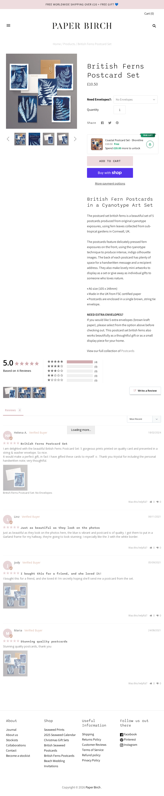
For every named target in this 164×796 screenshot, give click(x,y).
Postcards (127, 351)
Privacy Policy (91, 760)
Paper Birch (93, 787)
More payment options (110, 183)
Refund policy (91, 755)
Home (57, 44)
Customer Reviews (94, 745)
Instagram (130, 745)
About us (12, 735)
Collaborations (16, 745)
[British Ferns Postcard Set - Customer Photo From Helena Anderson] (10, 392)
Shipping (88, 734)
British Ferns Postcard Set (18, 492)
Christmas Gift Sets (56, 740)
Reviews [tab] (10, 410)
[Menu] (8, 26)
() (149, 13)
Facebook (130, 734)
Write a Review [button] (147, 390)
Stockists (12, 740)
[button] (152, 502)
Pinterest (129, 739)
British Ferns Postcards (59, 756)
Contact (11, 750)
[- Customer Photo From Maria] (39, 392)
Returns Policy (91, 739)
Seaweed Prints (54, 730)
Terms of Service (93, 750)
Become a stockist (18, 756)
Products (69, 44)
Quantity (93, 110)
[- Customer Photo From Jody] (24, 392)
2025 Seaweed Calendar (60, 735)
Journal (11, 730)
